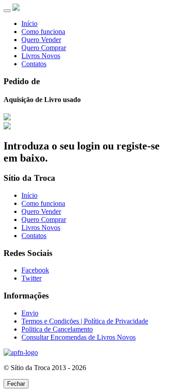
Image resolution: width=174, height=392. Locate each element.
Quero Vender (41, 39)
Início (29, 23)
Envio (29, 313)
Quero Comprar (43, 47)
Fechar (16, 383)
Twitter (31, 278)
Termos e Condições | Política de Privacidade (84, 321)
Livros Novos (40, 56)
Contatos (33, 64)
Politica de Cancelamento (57, 329)
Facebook (35, 270)
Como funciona (43, 31)
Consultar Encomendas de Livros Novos (78, 337)
